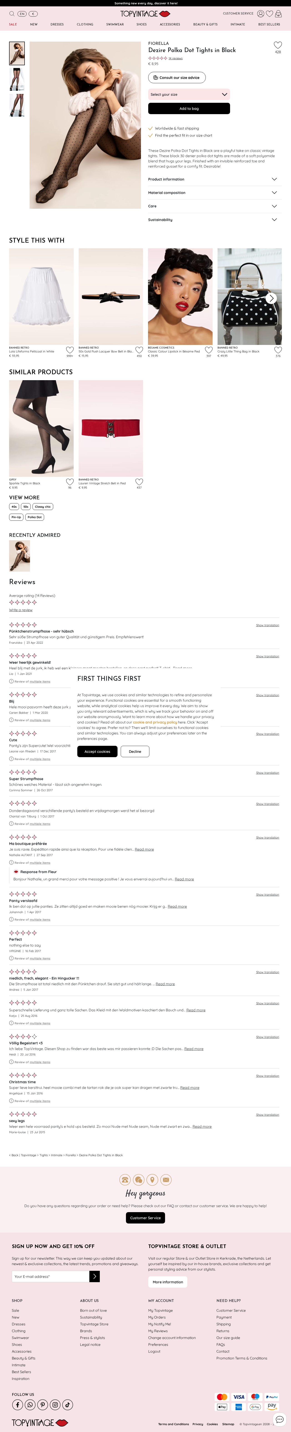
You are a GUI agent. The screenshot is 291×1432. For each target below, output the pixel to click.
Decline (135, 751)
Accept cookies (97, 751)
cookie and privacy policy (155, 722)
